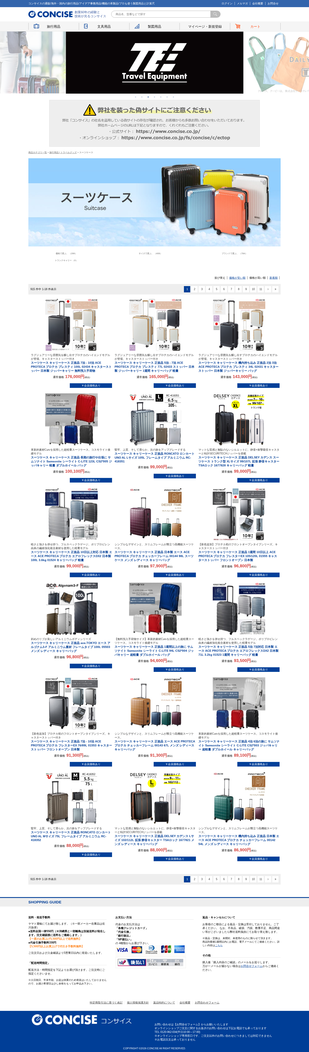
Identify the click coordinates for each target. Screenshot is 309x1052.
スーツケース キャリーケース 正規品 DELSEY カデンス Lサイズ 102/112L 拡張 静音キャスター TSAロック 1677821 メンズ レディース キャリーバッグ (155, 836)
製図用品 (154, 26)
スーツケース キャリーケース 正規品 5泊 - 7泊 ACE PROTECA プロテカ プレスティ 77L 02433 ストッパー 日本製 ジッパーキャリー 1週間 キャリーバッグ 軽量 (154, 362)
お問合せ (273, 3)
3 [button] (148, 97)
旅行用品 (53, 26)
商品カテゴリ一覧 (37, 152)
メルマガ (242, 3)
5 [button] (161, 97)
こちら (219, 945)
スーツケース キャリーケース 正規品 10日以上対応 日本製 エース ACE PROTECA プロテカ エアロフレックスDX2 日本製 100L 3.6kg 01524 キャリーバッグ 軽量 (71, 552)
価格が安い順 (237, 277)
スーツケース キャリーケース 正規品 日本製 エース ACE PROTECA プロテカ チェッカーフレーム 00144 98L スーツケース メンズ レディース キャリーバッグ (154, 552)
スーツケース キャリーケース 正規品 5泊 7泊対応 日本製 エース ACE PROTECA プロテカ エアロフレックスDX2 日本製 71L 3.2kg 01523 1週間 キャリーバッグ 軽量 (238, 646)
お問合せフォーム (252, 966)
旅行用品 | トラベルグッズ (63, 152)
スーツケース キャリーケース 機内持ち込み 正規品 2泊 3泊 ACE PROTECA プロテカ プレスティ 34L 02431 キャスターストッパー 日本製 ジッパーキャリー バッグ (238, 362)
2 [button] (142, 97)
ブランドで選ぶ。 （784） (234, 253)
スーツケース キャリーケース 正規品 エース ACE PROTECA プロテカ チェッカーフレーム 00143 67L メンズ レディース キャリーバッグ (155, 741)
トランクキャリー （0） (66, 260)
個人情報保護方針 (138, 1002)
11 (260, 289)
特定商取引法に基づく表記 (106, 1002)
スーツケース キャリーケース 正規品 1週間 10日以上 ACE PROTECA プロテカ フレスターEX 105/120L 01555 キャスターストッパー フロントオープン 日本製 (238, 552)
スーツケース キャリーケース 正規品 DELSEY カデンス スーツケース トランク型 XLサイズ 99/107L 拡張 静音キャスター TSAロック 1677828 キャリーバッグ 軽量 (238, 457)
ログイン (227, 3)
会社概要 (257, 3)
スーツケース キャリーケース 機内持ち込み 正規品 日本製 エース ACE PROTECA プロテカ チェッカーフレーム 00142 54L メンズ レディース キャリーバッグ (238, 836)
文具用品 (104, 26)
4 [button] (154, 97)
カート (255, 26)
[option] (154, 62)
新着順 (273, 277)
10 (253, 289)
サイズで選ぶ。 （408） (150, 253)
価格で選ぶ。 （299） (66, 253)
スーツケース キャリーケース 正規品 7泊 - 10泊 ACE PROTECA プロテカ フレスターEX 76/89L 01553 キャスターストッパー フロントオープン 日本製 (71, 741)
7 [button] (173, 97)
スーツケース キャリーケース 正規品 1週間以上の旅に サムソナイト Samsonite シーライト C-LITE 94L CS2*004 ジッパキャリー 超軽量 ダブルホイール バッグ (154, 646)
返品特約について (164, 1002)
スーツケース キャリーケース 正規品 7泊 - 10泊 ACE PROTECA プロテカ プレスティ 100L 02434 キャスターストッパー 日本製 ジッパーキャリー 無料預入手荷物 (71, 362)
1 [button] (135, 97)
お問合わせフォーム (207, 1002)
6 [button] (167, 97)
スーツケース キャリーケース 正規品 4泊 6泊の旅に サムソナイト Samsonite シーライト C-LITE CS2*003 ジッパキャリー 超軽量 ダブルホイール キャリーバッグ (239, 741)
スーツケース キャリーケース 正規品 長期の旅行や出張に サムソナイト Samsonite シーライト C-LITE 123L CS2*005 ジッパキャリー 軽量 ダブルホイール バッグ (71, 457)
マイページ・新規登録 (205, 26)
